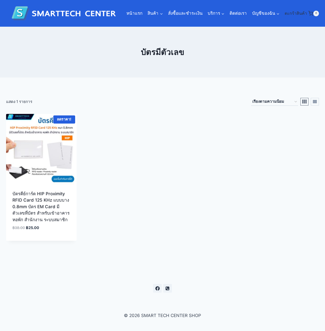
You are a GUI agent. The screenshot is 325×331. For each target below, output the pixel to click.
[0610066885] (167, 288)
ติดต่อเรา (238, 13)
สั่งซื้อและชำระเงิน (185, 13)
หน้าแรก (134, 13)
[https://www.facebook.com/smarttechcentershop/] (157, 288)
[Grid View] (304, 102)
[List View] (315, 102)
